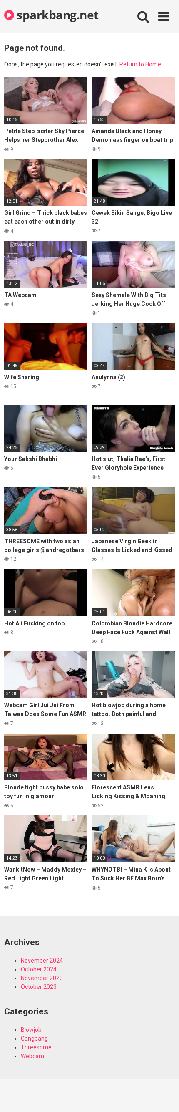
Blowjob (31, 1029)
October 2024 (39, 969)
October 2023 (39, 986)
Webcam (32, 1056)
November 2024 (42, 960)
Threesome (36, 1047)
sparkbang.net (56, 15)
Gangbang (34, 1038)
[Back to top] (163, 1095)
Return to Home (140, 64)
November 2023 (42, 978)
